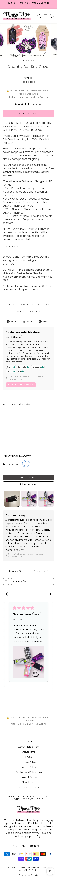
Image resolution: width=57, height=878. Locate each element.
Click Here (8, 263)
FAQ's (28, 757)
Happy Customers (28, 787)
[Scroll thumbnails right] (50, 498)
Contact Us (28, 751)
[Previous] (8, 594)
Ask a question (28, 311)
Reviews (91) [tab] (15, 571)
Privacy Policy (28, 762)
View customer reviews (21, 384)
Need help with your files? (28, 304)
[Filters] (6, 581)
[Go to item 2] (29, 499)
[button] (22, 104)
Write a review (28, 477)
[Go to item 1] (12, 499)
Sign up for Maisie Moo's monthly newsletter (27, 798)
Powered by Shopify (28, 875)
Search (28, 741)
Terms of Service (28, 777)
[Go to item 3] (46, 499)
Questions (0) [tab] (41, 571)
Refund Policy (28, 767)
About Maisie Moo (28, 746)
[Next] (49, 594)
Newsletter (28, 782)
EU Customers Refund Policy (28, 772)
